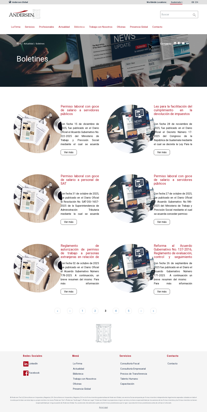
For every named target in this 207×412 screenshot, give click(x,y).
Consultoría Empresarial (133, 368)
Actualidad (64, 26)
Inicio (18, 44)
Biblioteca (78, 373)
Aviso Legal (103, 407)
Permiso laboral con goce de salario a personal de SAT (80, 179)
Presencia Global (139, 26)
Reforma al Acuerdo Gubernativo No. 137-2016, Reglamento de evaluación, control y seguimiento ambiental (173, 253)
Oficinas (121, 26)
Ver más (68, 152)
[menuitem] (176, 2)
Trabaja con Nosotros (100, 26)
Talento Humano (129, 378)
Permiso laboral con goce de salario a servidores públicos (80, 110)
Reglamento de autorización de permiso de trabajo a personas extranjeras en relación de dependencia (80, 253)
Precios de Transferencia (133, 373)
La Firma (15, 26)
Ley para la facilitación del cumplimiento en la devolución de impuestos (173, 110)
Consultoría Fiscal (129, 363)
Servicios (30, 26)
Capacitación (127, 383)
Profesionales (46, 26)
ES (193, 2)
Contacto (157, 26)
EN (197, 2)
